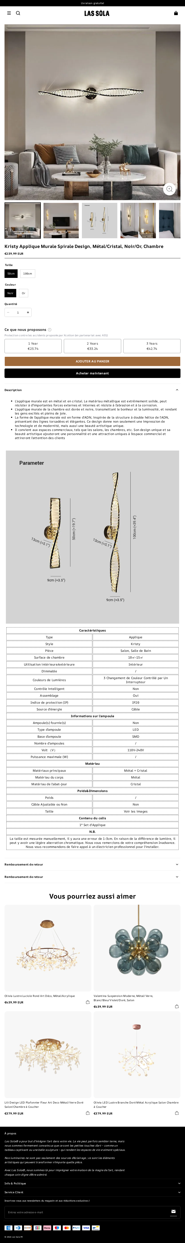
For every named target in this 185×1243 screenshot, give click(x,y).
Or (23, 293)
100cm (27, 273)
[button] (9, 13)
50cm (11, 273)
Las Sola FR (17, 1237)
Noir (10, 293)
